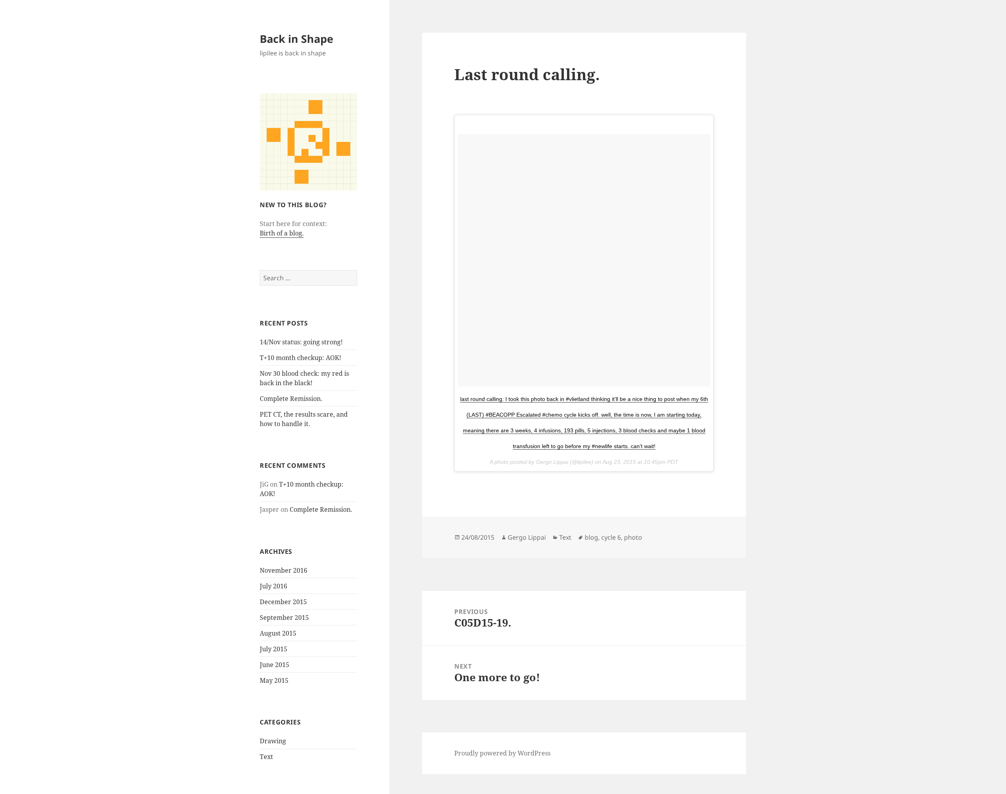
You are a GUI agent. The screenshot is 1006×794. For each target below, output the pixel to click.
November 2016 (283, 570)
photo (633, 537)
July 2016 (273, 586)
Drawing (273, 741)
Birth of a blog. (282, 233)
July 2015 (273, 649)
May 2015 (274, 680)
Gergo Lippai (527, 537)
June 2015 (274, 664)
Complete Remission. (291, 398)
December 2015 (283, 601)
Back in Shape (296, 38)
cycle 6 (611, 537)
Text (266, 756)
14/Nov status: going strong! (301, 342)
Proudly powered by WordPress (502, 753)
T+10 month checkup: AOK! (300, 357)
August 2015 (278, 633)
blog (591, 537)
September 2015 (284, 617)
